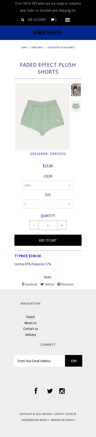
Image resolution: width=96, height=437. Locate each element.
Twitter (49, 284)
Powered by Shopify (63, 420)
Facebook (30, 284)
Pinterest (67, 284)
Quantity (48, 215)
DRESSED (47, 32)
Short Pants (37, 47)
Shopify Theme (64, 414)
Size (48, 194)
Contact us (30, 328)
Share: (48, 277)
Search (30, 316)
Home (24, 47)
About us (30, 322)
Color (48, 176)
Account (40, 19)
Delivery (30, 334)
